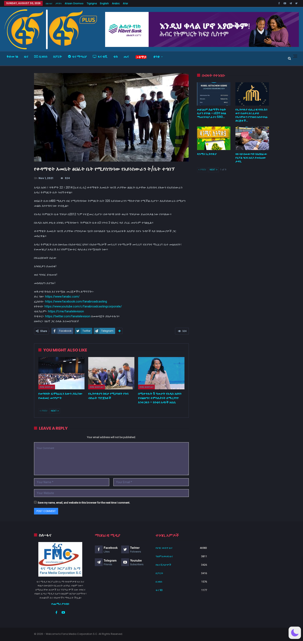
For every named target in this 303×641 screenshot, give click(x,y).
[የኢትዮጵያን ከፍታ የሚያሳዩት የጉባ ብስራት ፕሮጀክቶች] (111, 373)
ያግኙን (58, 3)
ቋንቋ (156, 56)
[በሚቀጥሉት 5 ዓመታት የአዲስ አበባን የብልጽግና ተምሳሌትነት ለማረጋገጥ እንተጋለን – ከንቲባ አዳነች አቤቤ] (161, 373)
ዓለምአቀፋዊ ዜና (164, 556)
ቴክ (115, 56)
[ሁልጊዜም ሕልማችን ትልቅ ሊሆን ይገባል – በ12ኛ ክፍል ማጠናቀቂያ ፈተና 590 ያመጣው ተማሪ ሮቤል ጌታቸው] (214, 94)
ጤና (126, 56)
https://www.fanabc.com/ (62, 296)
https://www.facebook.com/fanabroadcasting (76, 301)
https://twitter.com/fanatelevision (67, 316)
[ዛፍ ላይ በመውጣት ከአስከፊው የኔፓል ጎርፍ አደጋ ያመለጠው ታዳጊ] (252, 138)
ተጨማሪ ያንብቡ (60, 604)
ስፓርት (57, 56)
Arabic (116, 3)
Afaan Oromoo (74, 3)
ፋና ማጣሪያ (79, 56)
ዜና (26, 56)
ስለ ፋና (49, 3)
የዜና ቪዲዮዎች (163, 564)
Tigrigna (92, 3)
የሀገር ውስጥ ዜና (47, 387)
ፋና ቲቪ (102, 56)
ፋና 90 (159, 590)
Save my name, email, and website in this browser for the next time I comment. (84, 502)
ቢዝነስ (43, 56)
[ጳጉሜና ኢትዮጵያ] (214, 138)
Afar (125, 3)
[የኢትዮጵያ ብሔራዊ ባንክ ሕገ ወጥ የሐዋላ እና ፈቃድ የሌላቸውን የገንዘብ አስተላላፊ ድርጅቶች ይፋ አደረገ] (252, 94)
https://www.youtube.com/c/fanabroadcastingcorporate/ (83, 306)
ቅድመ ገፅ (12, 56)
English (104, 3)
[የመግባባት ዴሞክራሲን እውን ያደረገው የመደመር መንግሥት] (61, 373)
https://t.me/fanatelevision (66, 311)
